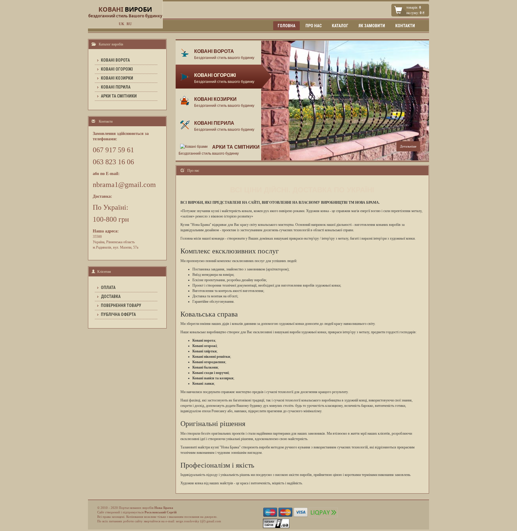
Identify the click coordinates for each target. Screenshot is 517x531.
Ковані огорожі (117, 69)
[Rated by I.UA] (276, 523)
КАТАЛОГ (340, 25)
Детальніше (408, 146)
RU (129, 24)
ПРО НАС (313, 25)
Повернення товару (121, 305)
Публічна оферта (118, 314)
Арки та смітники (119, 96)
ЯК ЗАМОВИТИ (371, 25)
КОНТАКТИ (405, 25)
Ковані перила (115, 87)
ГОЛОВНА (286, 25)
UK (121, 24)
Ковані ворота (115, 60)
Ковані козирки (117, 78)
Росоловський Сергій (161, 512)
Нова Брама (163, 507)
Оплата (108, 287)
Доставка (111, 296)
